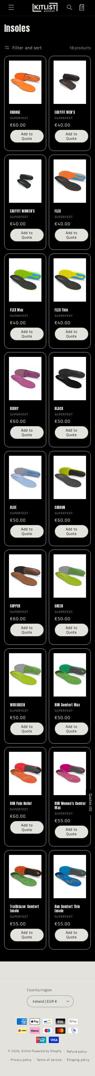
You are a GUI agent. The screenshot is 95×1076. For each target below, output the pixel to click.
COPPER (15, 606)
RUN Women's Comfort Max (71, 805)
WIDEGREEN (17, 705)
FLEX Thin (61, 310)
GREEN (59, 606)
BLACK (59, 409)
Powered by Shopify (46, 1051)
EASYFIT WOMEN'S (22, 211)
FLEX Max (16, 310)
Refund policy (77, 1051)
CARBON (60, 507)
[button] (11, 7)
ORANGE (15, 112)
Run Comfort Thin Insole (67, 909)
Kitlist (26, 1051)
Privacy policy (21, 1059)
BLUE (13, 507)
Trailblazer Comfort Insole (24, 909)
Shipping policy (78, 1059)
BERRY (14, 409)
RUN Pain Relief (21, 803)
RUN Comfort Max (67, 705)
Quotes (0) (90, 802)
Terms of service (49, 1059)
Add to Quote (26, 136)
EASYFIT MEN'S (65, 112)
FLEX (58, 211)
